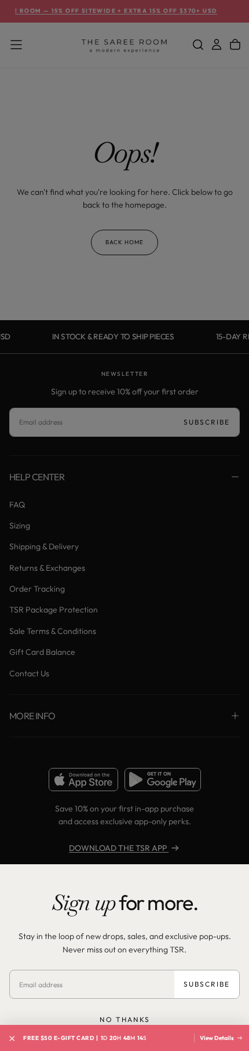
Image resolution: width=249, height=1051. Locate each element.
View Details (217, 1038)
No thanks (125, 1019)
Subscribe (207, 984)
